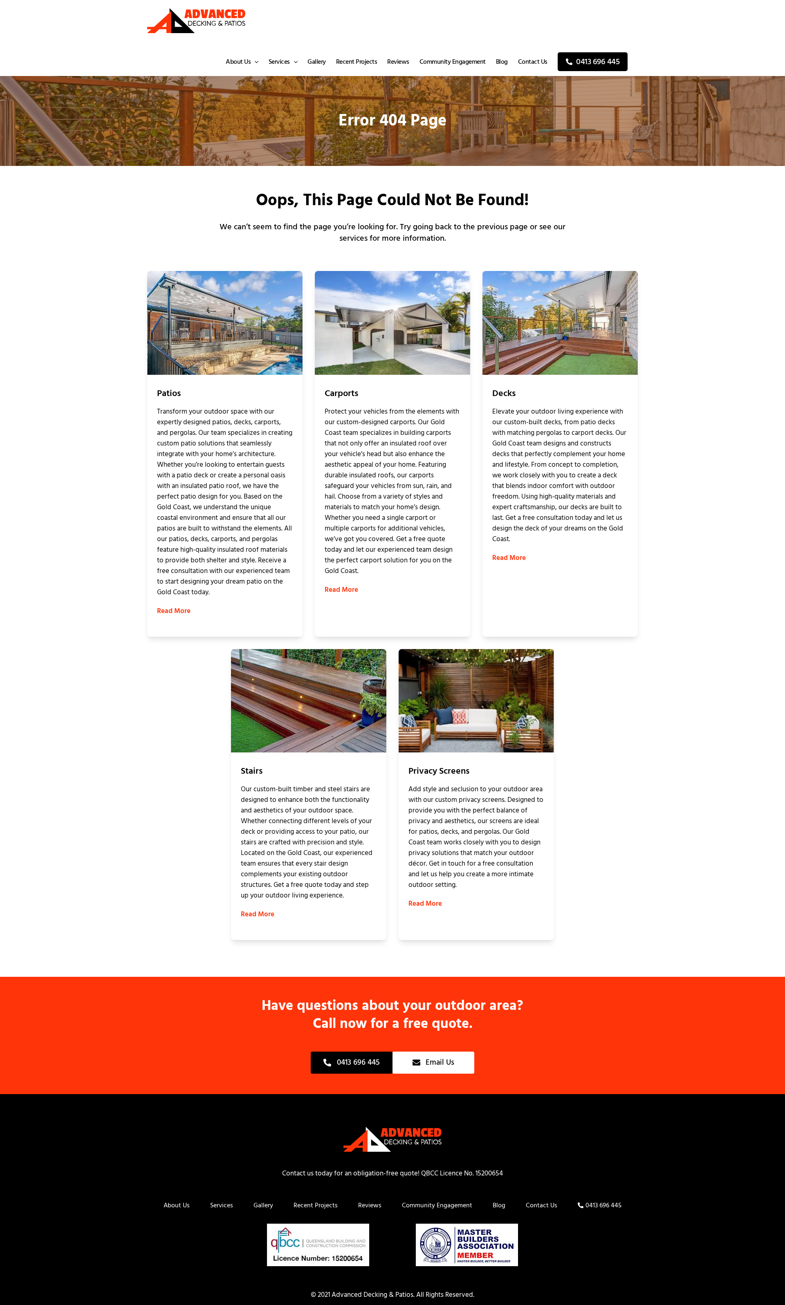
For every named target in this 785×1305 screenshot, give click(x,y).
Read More (174, 611)
